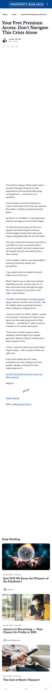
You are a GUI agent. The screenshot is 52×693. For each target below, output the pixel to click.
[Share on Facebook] (4, 46)
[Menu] (47, 4)
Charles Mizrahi (12, 398)
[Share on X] (8, 46)
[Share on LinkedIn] (16, 46)
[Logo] (26, 4)
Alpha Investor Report (21, 404)
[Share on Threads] (12, 46)
